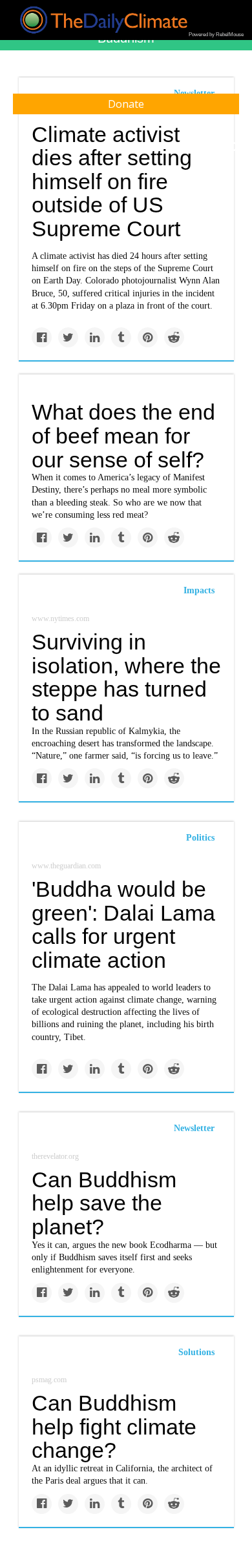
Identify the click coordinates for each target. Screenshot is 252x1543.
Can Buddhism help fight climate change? (114, 1426)
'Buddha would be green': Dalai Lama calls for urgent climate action (123, 924)
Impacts (199, 590)
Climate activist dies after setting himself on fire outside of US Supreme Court (112, 181)
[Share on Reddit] (174, 337)
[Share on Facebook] (42, 337)
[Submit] (234, 147)
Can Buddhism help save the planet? (104, 1203)
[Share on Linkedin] (95, 337)
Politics (200, 838)
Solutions (196, 1352)
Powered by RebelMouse (216, 34)
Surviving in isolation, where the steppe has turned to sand (126, 677)
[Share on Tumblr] (121, 337)
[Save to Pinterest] (148, 337)
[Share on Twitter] (68, 337)
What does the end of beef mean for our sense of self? (123, 435)
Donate (126, 104)
